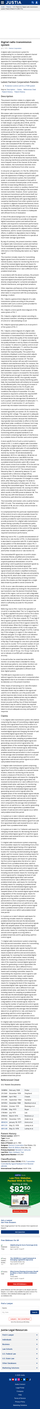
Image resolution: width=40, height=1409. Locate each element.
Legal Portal (20, 1388)
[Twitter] (27, 1379)
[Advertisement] (20, 24)
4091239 (4, 1125)
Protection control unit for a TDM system (20, 86)
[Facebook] (16, 1379)
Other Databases (9, 1363)
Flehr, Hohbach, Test (16, 1152)
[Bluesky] (24, 1379)
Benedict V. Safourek (23, 1150)
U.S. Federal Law (9, 1354)
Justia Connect (20, 1384)
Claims (19, 89)
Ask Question (20, 1232)
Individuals (6, 1339)
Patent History (7, 92)
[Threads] (21, 1379)
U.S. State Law (8, 1358)
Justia (3, 7)
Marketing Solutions (10, 1368)
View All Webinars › (20, 1284)
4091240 (4, 1129)
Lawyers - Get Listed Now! (20, 1319)
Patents (8, 7)
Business (6, 1344)
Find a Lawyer (7, 1303)
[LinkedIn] (10, 1379)
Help (20, 1395)
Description (11, 89)
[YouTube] (13, 1379)
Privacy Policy (20, 1402)
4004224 (4, 1122)
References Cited (30, 89)
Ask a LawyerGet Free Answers (8, 1221)
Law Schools (7, 1349)
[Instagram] (18, 1379)
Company (20, 1391)
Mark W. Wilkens (14, 1147)
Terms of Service (20, 1398)
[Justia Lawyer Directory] (30, 1379)
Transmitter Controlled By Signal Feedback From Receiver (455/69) (18, 1163)
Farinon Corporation (15, 48)
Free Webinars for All (10, 1240)
